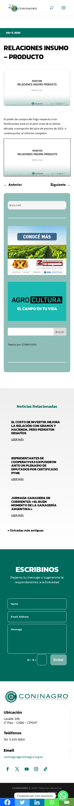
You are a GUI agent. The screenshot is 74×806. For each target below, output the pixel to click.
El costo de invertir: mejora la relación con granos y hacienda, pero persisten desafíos (35, 427)
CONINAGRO (20, 788)
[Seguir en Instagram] (36, 769)
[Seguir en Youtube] (27, 769)
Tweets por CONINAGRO (22, 345)
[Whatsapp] (63, 795)
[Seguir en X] (17, 769)
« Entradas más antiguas (25, 530)
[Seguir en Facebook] (8, 769)
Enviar (58, 660)
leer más (17, 439)
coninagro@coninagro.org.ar (23, 756)
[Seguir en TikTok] (46, 769)
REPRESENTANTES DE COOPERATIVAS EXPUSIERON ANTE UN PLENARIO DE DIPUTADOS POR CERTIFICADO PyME (34, 466)
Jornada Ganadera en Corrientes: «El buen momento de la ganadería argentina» (34, 503)
